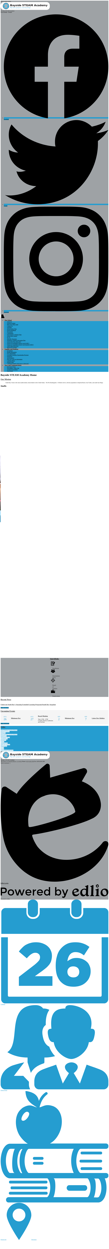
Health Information (12, 352)
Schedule (9, 327)
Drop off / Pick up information (14, 359)
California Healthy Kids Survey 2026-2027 (18, 363)
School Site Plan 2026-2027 (14, 342)
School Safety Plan (12, 329)
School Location (11, 323)
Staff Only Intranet (5, 744)
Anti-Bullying (4, 739)
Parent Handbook (11, 330)
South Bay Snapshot (49, 704)
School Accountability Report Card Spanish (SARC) (20, 344)
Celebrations (10, 333)
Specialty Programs (12, 339)
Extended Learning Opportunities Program (17, 355)
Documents (10, 331)
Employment (4, 746)
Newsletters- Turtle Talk (13, 368)
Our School (10, 371)
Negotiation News (5, 737)
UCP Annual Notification (7, 750)
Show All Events (5, 723)
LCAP (2, 747)
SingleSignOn (10, 358)
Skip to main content (6, 1)
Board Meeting (43, 716)
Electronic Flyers (11, 366)
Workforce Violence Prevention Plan (16, 340)
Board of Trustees (5, 731)
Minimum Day (16, 718)
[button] (8, 320)
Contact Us (10, 326)
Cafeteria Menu (11, 360)
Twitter (2, 741)
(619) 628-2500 (30, 761)
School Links (10, 362)
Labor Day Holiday (98, 718)
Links (3, 727)
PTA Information (11, 353)
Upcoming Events (8, 711)
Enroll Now (4, 736)
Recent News (6, 700)
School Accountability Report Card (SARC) (18, 343)
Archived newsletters (12, 369)
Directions (34, 1239)
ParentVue (9, 356)
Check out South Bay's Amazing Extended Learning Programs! (21, 704)
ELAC (8, 337)
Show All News (5, 707)
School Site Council (12, 336)
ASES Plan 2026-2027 (13, 346)
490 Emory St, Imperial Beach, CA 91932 (11, 761)
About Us (9, 321)
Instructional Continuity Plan (14, 334)
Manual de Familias (12, 347)
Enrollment (10, 350)
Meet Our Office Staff (12, 324)
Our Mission (6, 379)
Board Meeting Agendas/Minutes (9, 730)
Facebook (3, 733)
